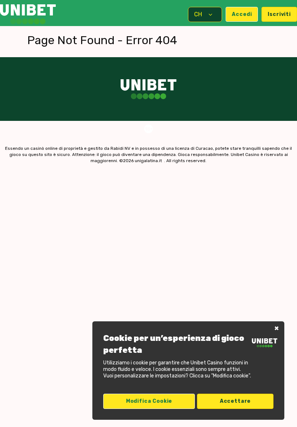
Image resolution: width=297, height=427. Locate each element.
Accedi (242, 14)
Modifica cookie (149, 401)
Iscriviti (279, 14)
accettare (235, 401)
